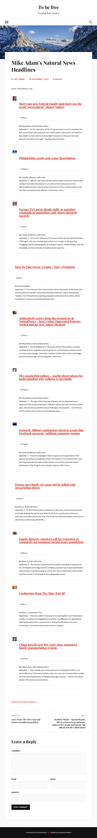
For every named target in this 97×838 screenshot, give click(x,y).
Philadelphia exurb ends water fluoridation (47, 158)
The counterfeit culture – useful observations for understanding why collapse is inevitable (51, 377)
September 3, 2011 (40, 79)
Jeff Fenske (19, 79)
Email (53, 779)
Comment (16, 751)
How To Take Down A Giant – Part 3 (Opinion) (45, 267)
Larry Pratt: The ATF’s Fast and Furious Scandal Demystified (25, 720)
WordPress (42, 832)
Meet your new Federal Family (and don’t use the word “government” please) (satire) (50, 105)
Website (15, 792)
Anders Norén (65, 832)
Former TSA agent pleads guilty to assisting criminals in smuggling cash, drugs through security (48, 212)
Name (14, 779)
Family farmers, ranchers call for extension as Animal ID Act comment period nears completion (51, 540)
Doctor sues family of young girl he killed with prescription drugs (45, 486)
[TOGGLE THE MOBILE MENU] (6, 22)
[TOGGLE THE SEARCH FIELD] (90, 22)
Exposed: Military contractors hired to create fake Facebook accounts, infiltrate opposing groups (51, 431)
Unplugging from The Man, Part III (42, 593)
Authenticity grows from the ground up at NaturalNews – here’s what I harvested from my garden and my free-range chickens (50, 321)
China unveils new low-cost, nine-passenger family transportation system (48, 646)
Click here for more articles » (25, 701)
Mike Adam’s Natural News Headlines (43, 66)
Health (58, 79)
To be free (48, 7)
